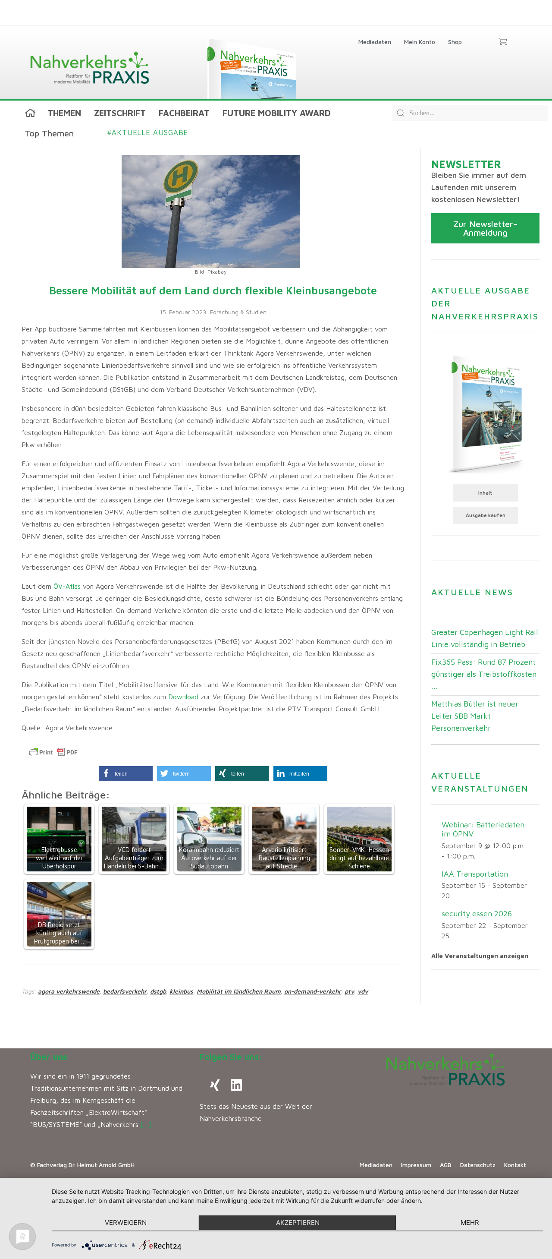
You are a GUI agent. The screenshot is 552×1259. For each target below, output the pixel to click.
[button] (126, 773)
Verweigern (126, 1222)
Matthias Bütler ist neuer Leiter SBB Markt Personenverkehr (474, 715)
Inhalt (485, 492)
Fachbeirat (184, 113)
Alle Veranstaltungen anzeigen (479, 955)
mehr (470, 1222)
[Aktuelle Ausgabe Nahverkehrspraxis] (485, 413)
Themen (64, 113)
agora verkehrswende (69, 991)
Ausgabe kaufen (485, 515)
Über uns (48, 1057)
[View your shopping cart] (503, 42)
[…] (146, 1124)
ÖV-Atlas (67, 586)
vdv (363, 991)
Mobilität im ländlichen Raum (239, 991)
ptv (349, 991)
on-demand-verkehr (312, 991)
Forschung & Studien (238, 312)
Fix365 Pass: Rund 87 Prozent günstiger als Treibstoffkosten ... (483, 674)
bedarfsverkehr (125, 991)
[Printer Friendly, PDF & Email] (53, 752)
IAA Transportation (475, 873)
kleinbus (181, 991)
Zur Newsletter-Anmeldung (485, 228)
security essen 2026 (477, 913)
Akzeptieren (298, 1222)
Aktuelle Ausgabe (147, 132)
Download (184, 696)
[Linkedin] (236, 1085)
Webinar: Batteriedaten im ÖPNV (483, 829)
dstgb (158, 991)
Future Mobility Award (277, 113)
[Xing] (214, 1085)
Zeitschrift (120, 113)
